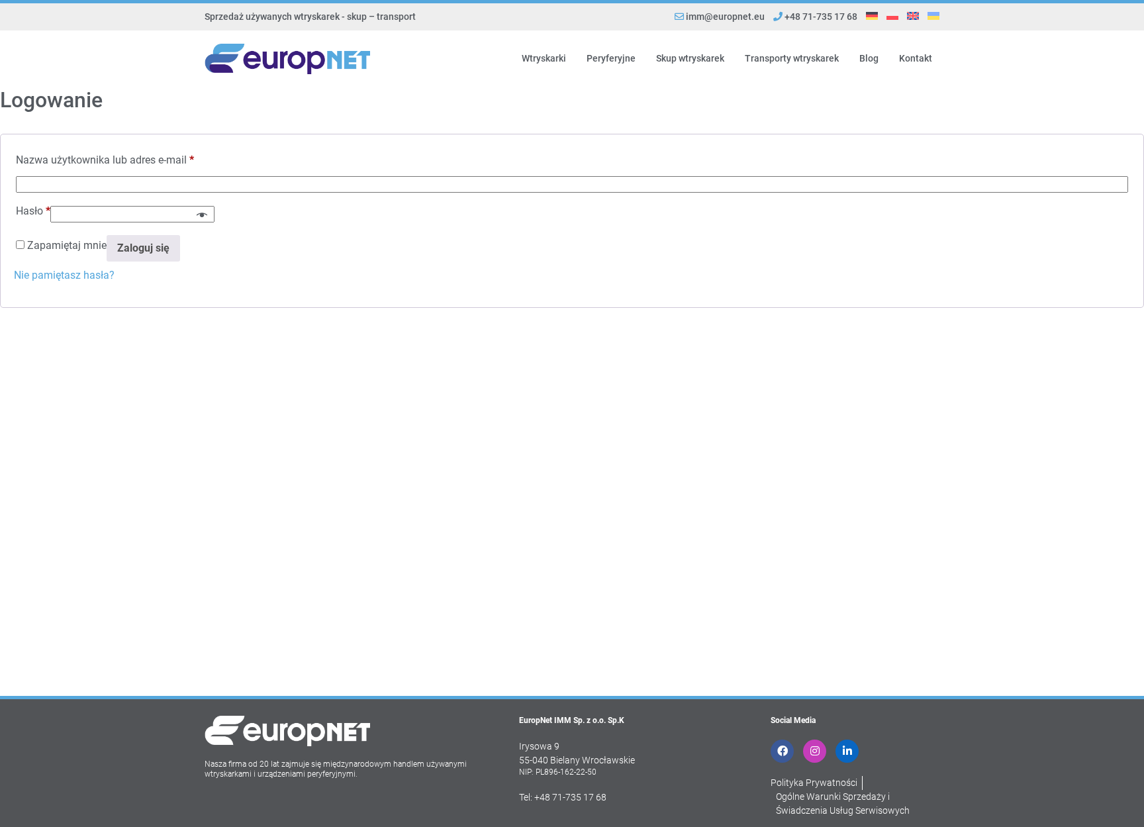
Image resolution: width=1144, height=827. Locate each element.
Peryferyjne (611, 58)
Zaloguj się (143, 248)
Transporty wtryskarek (792, 58)
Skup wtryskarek (690, 58)
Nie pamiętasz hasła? (64, 275)
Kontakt (915, 58)
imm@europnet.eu (725, 16)
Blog (869, 58)
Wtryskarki (544, 58)
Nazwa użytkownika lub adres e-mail (105, 160)
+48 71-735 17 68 (820, 16)
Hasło (33, 211)
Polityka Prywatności (814, 782)
